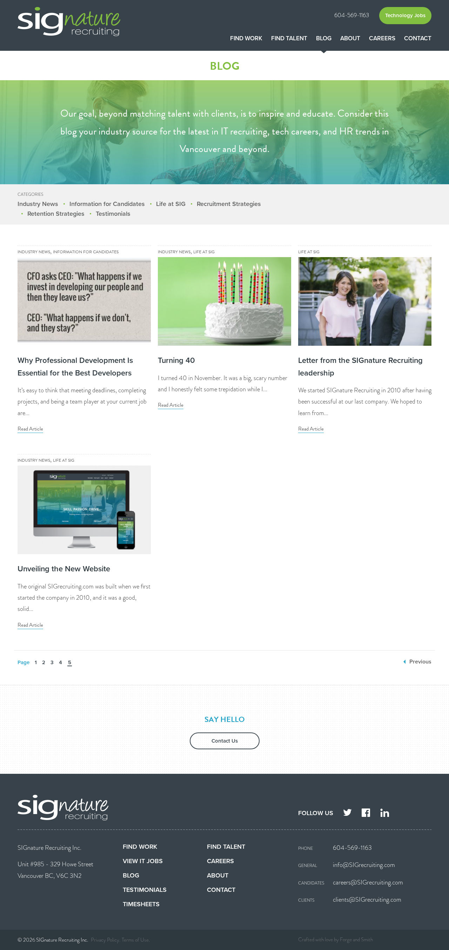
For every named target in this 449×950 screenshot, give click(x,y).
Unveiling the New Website (64, 568)
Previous (420, 661)
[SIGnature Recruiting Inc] (84, 21)
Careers (382, 38)
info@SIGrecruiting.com (364, 864)
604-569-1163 (351, 15)
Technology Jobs (405, 15)
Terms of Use (135, 940)
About (350, 38)
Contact (417, 38)
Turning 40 (176, 360)
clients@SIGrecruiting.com (367, 899)
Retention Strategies (56, 214)
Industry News (38, 204)
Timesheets (141, 904)
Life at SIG (171, 204)
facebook (366, 814)
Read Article (30, 429)
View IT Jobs (143, 861)
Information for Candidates (107, 204)
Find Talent (289, 38)
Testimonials (113, 214)
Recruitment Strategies (229, 204)
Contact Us (225, 741)
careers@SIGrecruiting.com (368, 882)
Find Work (246, 38)
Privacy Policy (105, 940)
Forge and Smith (356, 939)
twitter (347, 814)
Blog (323, 38)
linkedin (384, 814)
